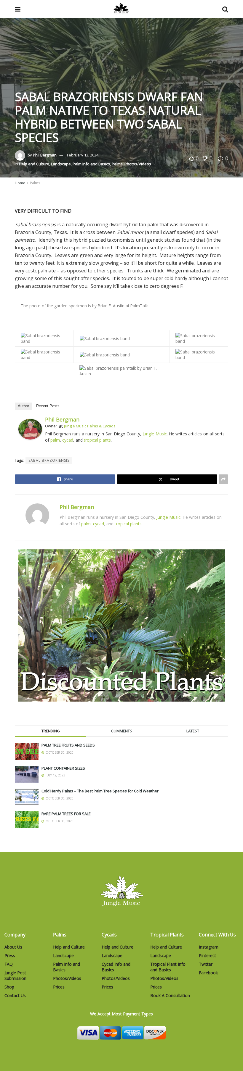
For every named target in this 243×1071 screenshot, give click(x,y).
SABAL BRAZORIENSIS (48, 460)
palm (55, 440)
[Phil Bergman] (30, 428)
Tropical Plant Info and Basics (168, 967)
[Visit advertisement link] (121, 625)
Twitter (205, 964)
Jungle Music (155, 434)
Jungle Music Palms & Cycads (90, 426)
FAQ (8, 964)
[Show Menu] (17, 9)
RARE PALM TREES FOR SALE (66, 813)
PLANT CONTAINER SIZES (63, 768)
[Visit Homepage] (121, 9)
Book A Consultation (170, 995)
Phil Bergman (45, 155)
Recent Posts (48, 406)
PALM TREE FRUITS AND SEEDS (68, 745)
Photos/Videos (137, 164)
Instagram (208, 947)
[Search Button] (225, 9)
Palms (117, 164)
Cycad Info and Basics (116, 967)
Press (9, 955)
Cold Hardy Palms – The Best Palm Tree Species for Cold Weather (100, 791)
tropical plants (97, 440)
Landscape (61, 164)
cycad (67, 440)
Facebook (208, 972)
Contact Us (15, 995)
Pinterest (207, 955)
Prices (59, 987)
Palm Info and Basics (91, 164)
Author (23, 406)
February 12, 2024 (82, 155)
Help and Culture (34, 164)
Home (20, 182)
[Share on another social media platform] (223, 479)
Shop (9, 987)
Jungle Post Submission (15, 975)
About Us (13, 947)
